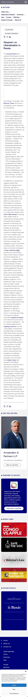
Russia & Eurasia (6, 20)
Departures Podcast (8, 15)
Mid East (16, 17)
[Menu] (26, 2)
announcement (12, 54)
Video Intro (5, 12)
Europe (8, 17)
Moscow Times (9, 103)
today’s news (11, 360)
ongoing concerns (10, 326)
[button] (26, 671)
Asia (2, 17)
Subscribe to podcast (13, 508)
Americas (20, 15)
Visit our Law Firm (12, 465)
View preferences (14, 693)
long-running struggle (12, 250)
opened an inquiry (17, 318)
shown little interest (10, 214)
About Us (18, 20)
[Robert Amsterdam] (7, 2)
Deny (14, 689)
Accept (14, 685)
